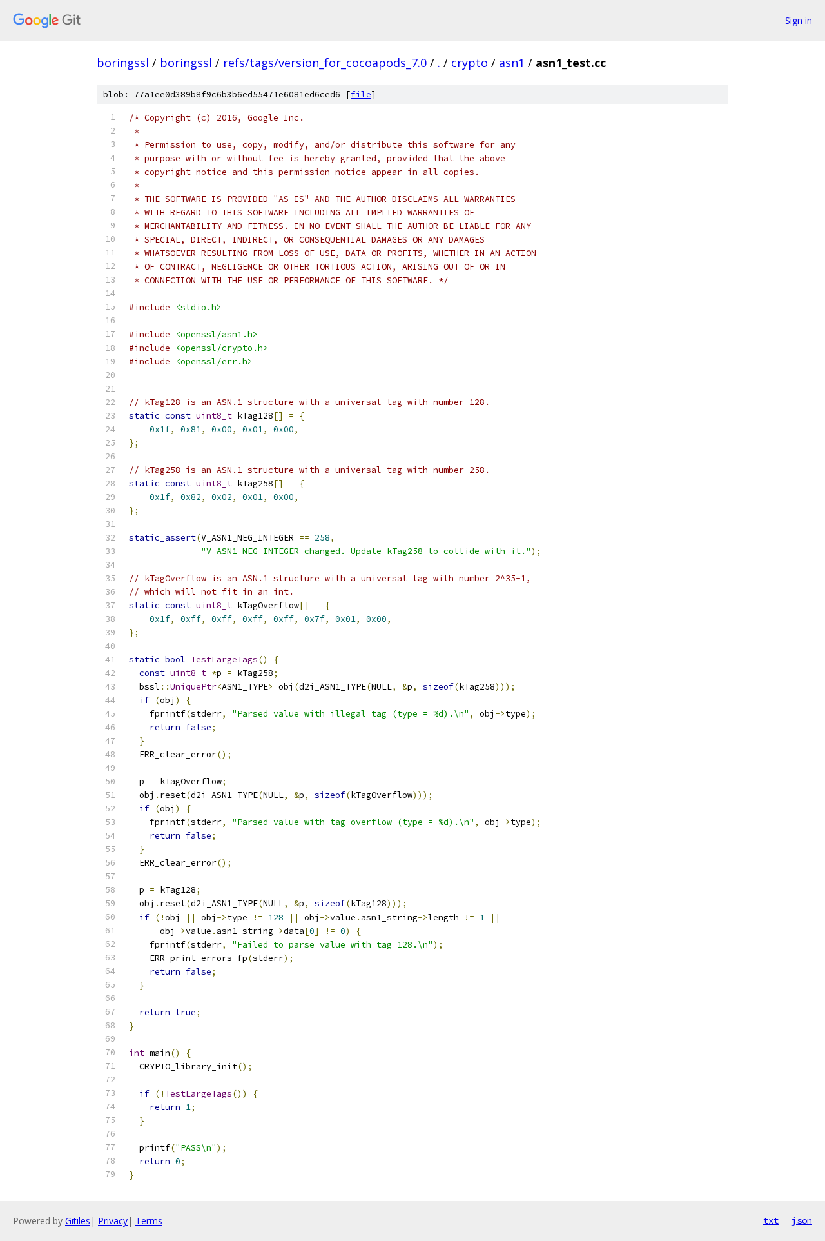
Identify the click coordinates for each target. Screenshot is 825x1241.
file (361, 94)
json (801, 1220)
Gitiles (77, 1221)
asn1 (512, 62)
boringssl (123, 62)
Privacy (113, 1221)
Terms (148, 1221)
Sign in (798, 20)
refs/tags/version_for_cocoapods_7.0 (325, 62)
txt (771, 1220)
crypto (469, 62)
